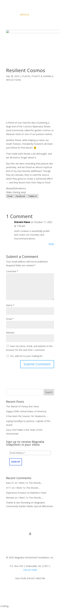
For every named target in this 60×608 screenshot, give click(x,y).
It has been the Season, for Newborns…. (27, 416)
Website (10, 332)
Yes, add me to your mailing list (25, 355)
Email (10, 318)
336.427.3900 (30, 569)
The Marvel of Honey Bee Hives (22, 406)
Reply (51, 243)
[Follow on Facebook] (30, 587)
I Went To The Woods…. (30, 482)
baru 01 (10, 482)
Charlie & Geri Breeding (18, 502)
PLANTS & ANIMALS (42, 76)
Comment (12, 271)
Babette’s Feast (38, 492)
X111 (8, 487)
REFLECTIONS (13, 79)
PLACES (26, 76)
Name (10, 305)
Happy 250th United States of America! (26, 411)
